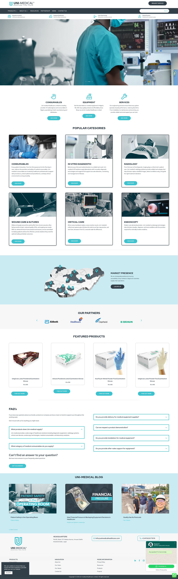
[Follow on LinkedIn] (135, 560)
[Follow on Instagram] (143, 560)
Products (12, 11)
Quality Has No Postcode (132, 517)
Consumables (13, 562)
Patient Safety (15, 520)
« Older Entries (13, 529)
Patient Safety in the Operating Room (24, 517)
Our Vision (58, 565)
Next (141, 320)
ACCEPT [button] (8, 572)
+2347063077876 (148, 538)
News (54, 11)
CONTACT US (62, 11)
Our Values (58, 568)
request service (158, 3)
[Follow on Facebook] (139, 560)
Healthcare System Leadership (76, 522)
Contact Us (58, 571)
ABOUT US (22, 11)
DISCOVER (18, 183)
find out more (62, 391)
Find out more (19, 393)
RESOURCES (34, 11)
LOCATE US (117, 286)
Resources (100, 565)
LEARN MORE (31, 58)
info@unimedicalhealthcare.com (108, 538)
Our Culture (126, 520)
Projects (99, 571)
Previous (36, 320)
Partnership (45, 11)
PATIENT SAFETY (41, 46)
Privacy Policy (101, 562)
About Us (57, 562)
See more (54, 118)
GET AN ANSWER (17, 466)
